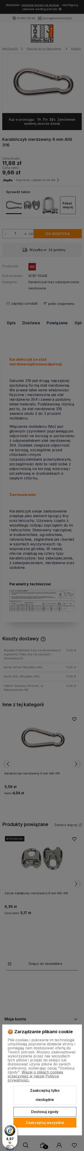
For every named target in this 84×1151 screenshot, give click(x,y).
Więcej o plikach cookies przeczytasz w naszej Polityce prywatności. (35, 1076)
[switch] (10, 1147)
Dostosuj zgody (44, 1111)
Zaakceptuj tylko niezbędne (45, 1095)
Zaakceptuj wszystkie (45, 1122)
